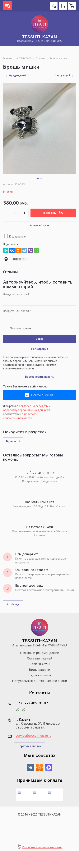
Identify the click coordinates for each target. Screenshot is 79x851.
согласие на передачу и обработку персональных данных (26, 408)
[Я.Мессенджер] (5, 250)
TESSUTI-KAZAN (39, 36)
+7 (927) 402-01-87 (32, 703)
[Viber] (30, 250)
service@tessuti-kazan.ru (33, 735)
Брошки (40, 58)
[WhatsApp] (36, 250)
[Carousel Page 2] (41, 178)
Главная (7, 58)
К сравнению (17, 236)
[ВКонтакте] (12, 250)
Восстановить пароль (39, 376)
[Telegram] (24, 250)
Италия (8, 191)
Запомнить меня (20, 328)
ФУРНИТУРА (24, 58)
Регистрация (39, 348)
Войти (40, 338)
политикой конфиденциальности (20, 416)
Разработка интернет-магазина (42, 847)
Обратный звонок (29, 746)
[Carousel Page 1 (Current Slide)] (38, 178)
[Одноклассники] (18, 250)
